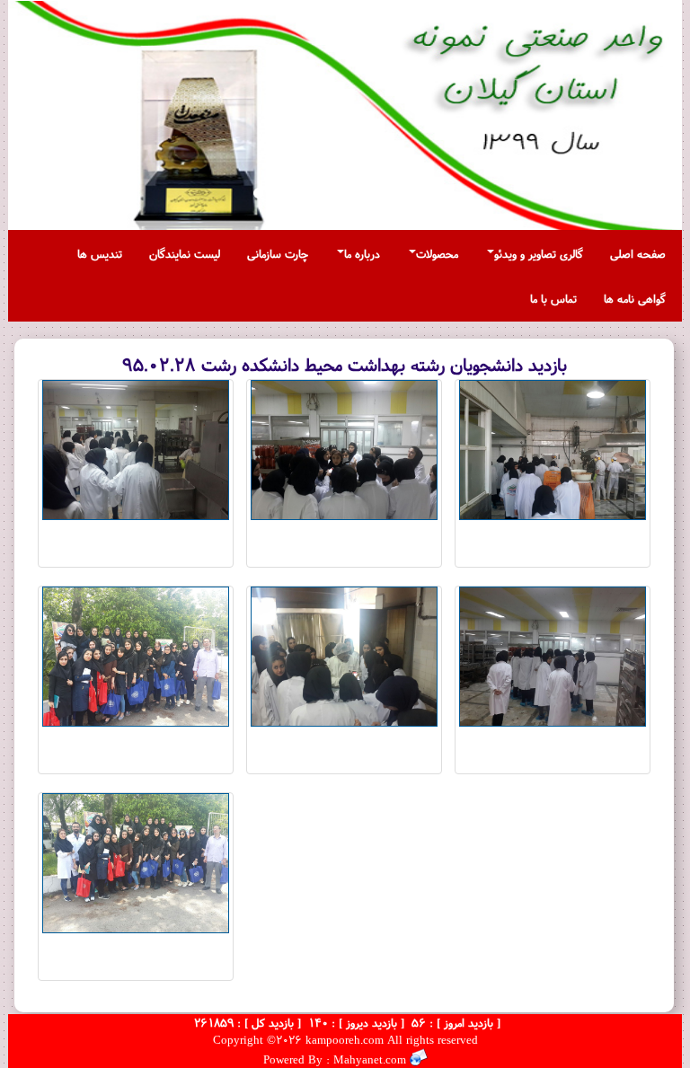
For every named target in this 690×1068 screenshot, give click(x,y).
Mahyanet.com (368, 1059)
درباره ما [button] (362, 253)
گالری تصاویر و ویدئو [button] (538, 253)
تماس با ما (553, 298)
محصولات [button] (437, 253)
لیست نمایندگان (184, 253)
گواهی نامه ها (635, 298)
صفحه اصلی (638, 253)
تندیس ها (99, 253)
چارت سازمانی (277, 253)
